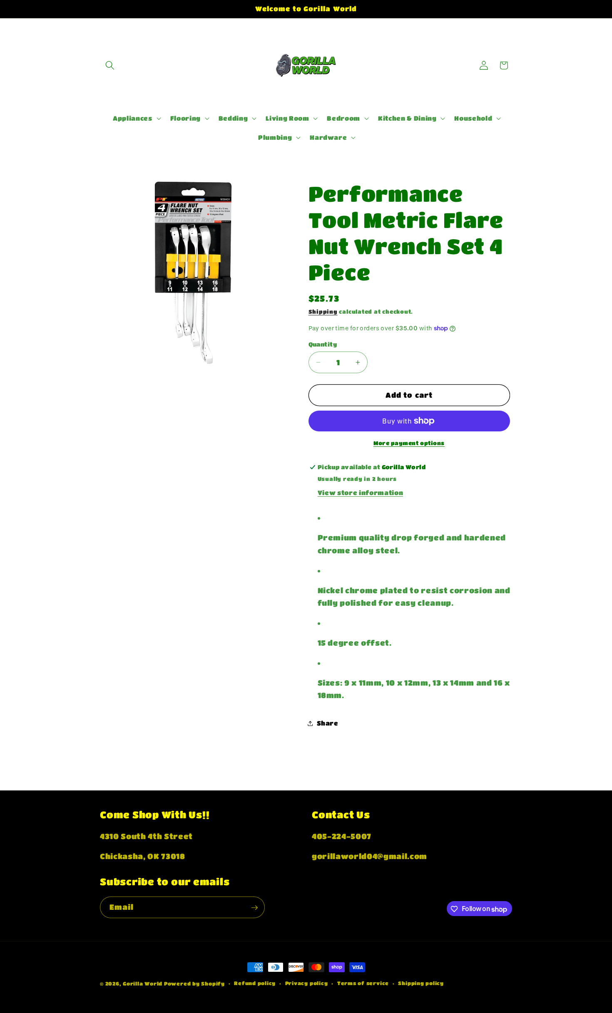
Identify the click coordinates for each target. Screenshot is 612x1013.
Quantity (322, 344)
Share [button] (327, 723)
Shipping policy (421, 983)
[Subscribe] (254, 908)
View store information (360, 492)
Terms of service (363, 983)
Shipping (323, 311)
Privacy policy (306, 983)
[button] (110, 65)
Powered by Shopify (194, 983)
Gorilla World (143, 983)
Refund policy (255, 983)
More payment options (409, 443)
